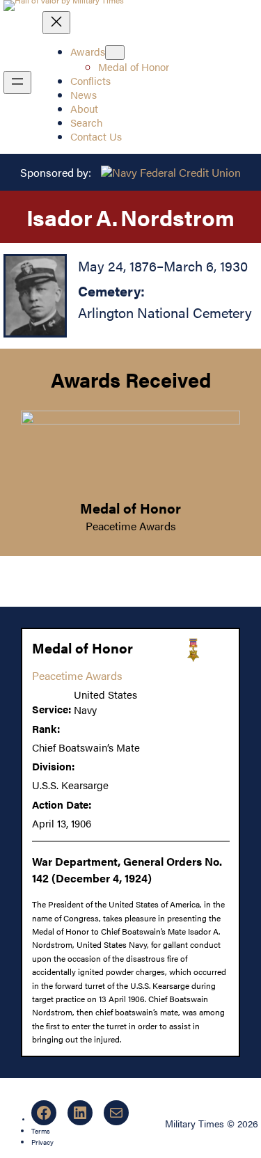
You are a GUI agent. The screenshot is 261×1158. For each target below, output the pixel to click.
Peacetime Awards (131, 526)
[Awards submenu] (115, 52)
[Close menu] (56, 22)
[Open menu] (17, 82)
